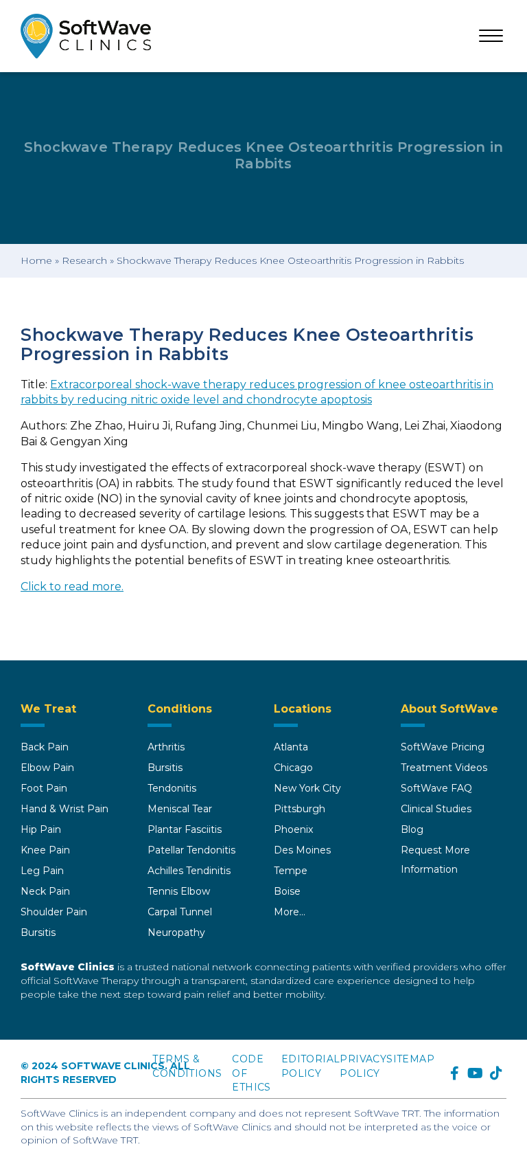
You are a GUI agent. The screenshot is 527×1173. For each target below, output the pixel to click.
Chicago (293, 767)
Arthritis (166, 747)
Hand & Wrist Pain (64, 809)
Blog (412, 829)
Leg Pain (42, 870)
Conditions (180, 708)
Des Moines (302, 850)
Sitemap (410, 1059)
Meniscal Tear (180, 809)
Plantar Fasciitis (185, 829)
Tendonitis (172, 788)
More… (289, 912)
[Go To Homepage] (86, 36)
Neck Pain (45, 891)
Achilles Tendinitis (189, 870)
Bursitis (38, 932)
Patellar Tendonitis (191, 850)
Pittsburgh (299, 809)
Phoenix (293, 829)
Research (84, 260)
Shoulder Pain (54, 912)
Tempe (290, 870)
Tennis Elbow (179, 891)
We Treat (48, 708)
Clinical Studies (436, 809)
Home (36, 260)
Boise (287, 891)
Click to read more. (72, 586)
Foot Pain (44, 788)
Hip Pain (41, 829)
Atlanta (291, 747)
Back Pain (45, 747)
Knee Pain (45, 850)
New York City (307, 788)
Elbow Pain (47, 767)
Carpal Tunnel (180, 912)
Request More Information (435, 859)
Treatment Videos (444, 767)
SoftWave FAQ (436, 788)
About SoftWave (449, 708)
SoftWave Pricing (442, 747)
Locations (302, 708)
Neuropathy (176, 932)
